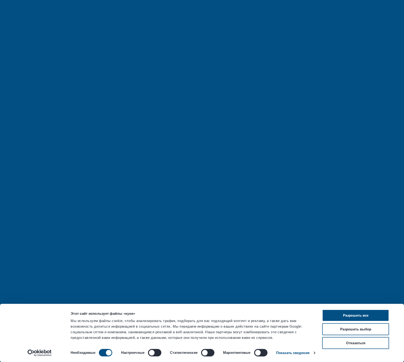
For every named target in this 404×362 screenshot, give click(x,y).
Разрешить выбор (355, 329)
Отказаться (355, 343)
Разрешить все (355, 315)
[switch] (154, 352)
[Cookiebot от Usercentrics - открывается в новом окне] (39, 352)
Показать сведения (293, 353)
